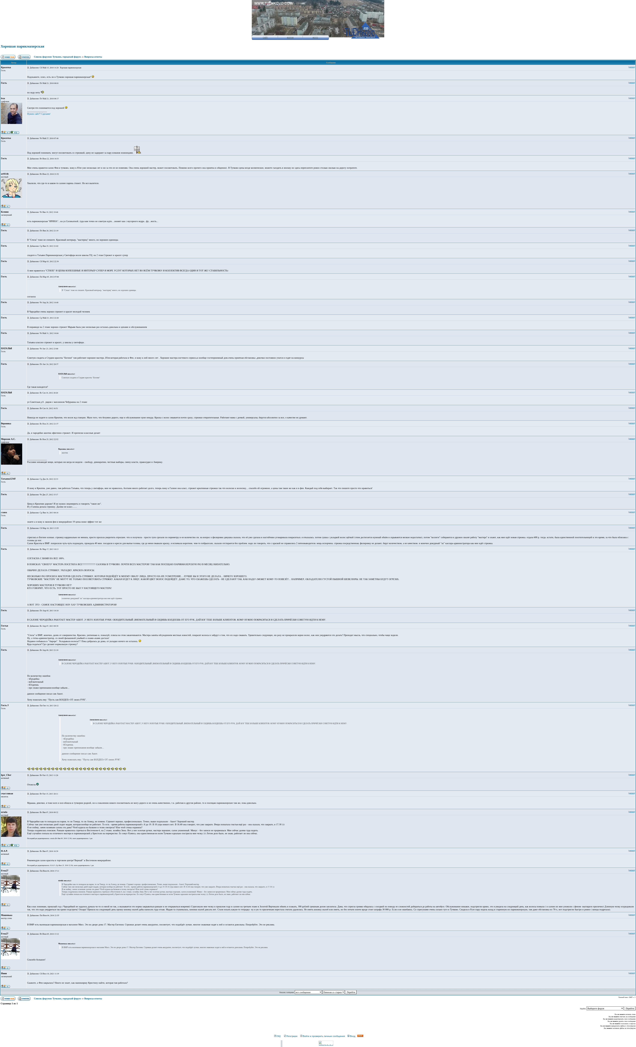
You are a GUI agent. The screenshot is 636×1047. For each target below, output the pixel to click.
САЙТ (265, 38)
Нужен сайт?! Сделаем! (39, 113)
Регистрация (292, 1036)
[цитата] (631, 67)
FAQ (278, 1036)
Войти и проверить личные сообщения (324, 1036)
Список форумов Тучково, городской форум (57, 56)
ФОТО (315, 38)
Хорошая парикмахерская (22, 46)
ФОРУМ (290, 38)
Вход (352, 1036)
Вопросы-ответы (93, 56)
